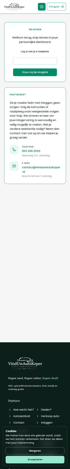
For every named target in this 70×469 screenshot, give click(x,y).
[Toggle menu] (42, 7)
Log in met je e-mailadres (35, 51)
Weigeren (35, 450)
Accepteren (35, 459)
